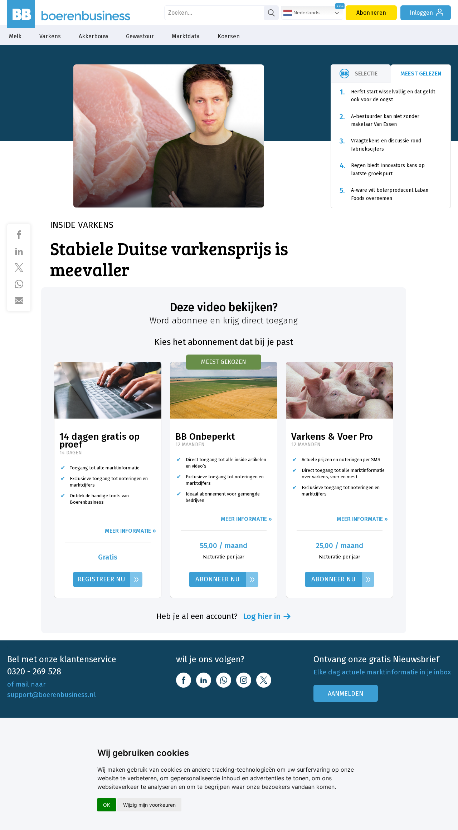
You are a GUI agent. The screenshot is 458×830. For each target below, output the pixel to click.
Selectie (366, 73)
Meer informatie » (130, 530)
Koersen (229, 36)
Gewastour (140, 36)
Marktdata (186, 36)
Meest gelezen (420, 73)
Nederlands (306, 12)
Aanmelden (346, 694)
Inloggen (421, 12)
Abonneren (371, 12)
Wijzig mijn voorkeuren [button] (149, 805)
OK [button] (106, 805)
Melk (15, 36)
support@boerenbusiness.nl (51, 694)
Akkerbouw (93, 36)
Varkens (50, 36)
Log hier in (262, 616)
